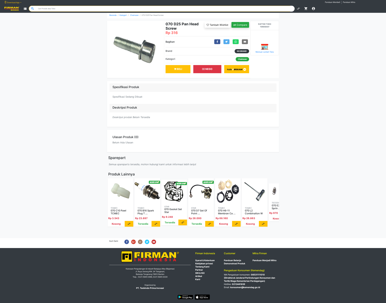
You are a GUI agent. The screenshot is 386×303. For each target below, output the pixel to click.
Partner (199, 270)
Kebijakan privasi (204, 263)
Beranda (113, 15)
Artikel (198, 276)
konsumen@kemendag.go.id (245, 287)
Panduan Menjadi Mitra (264, 260)
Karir (197, 279)
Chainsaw (134, 15)
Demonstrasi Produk (234, 263)
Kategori (123, 15)
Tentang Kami (202, 266)
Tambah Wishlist (218, 24)
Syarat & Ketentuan (205, 260)
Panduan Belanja (232, 260)
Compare (241, 24)
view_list (25, 9)
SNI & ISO (200, 273)
